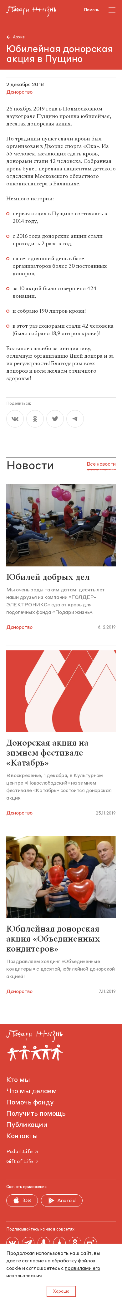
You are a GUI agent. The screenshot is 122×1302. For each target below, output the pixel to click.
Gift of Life (19, 1161)
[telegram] (75, 419)
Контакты (22, 1136)
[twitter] (55, 419)
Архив (19, 37)
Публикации (27, 1125)
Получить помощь (35, 1113)
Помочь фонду (30, 1102)
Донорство (19, 627)
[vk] (15, 419)
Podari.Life (19, 1151)
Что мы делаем (31, 1091)
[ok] (35, 419)
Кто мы (18, 1080)
